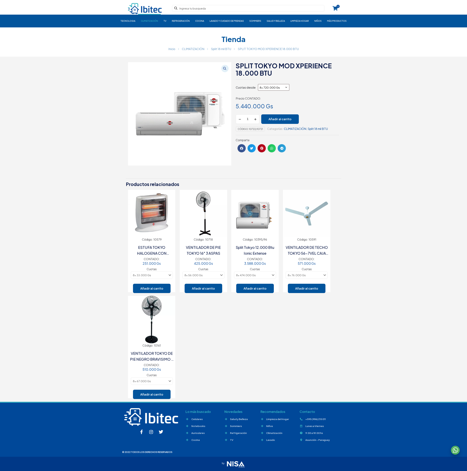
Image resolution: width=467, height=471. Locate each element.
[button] (225, 68)
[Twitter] (161, 432)
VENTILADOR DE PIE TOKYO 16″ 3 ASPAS (203, 250)
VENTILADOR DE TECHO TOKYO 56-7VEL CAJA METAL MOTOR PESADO (307, 250)
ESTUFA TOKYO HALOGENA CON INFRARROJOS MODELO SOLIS (151, 250)
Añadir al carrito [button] (151, 288)
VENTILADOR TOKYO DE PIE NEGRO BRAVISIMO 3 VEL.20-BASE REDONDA (151, 356)
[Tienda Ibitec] (145, 8)
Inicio (171, 49)
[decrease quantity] (240, 119)
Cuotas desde (246, 87)
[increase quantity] (255, 119)
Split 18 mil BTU (221, 49)
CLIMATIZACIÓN (193, 49)
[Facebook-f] (141, 432)
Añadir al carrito (280, 119)
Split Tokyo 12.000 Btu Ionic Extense (255, 250)
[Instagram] (151, 432)
